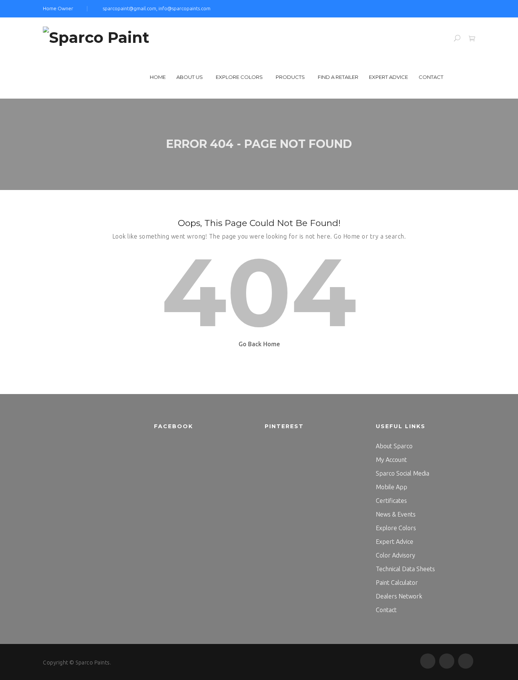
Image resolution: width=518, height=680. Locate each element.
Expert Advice (388, 77)
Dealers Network (399, 596)
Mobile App (391, 487)
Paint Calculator (397, 582)
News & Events (396, 514)
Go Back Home (259, 344)
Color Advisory (395, 555)
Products (290, 77)
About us (189, 77)
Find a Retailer (338, 77)
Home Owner (58, 8)
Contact (431, 77)
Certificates (391, 500)
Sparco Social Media (402, 473)
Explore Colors (239, 77)
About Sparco (394, 446)
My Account (391, 459)
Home (158, 77)
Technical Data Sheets (405, 568)
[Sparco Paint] (96, 36)
